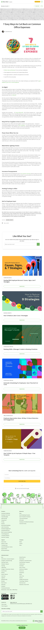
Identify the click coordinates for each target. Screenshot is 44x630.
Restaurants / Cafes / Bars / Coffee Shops (9, 589)
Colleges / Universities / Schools (7, 569)
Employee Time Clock (5, 515)
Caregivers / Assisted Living (6, 560)
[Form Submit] (38, 244)
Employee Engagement (6, 528)
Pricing (2, 521)
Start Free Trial (37, 1)
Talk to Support (4, 606)
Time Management (5, 533)
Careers (20, 543)
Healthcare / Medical (23, 569)
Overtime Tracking (5, 537)
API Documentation (5, 550)
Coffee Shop (3, 567)
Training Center (4, 545)
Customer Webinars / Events (6, 546)
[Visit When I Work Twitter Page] (14, 598)
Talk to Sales (3, 604)
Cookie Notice (18, 620)
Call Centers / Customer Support (7, 558)
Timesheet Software (5, 535)
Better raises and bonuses (9, 70)
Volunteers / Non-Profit (24, 584)
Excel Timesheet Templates (24, 516)
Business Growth (9, 219)
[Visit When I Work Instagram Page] (14, 596)
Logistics (3, 577)
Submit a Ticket (4, 543)
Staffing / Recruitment (23, 579)
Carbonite (14, 95)
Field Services (22, 564)
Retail (20, 574)
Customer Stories (22, 523)
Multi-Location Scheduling (6, 532)
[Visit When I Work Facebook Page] (11, 596)
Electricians (21, 558)
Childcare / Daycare (5, 564)
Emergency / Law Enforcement (25, 560)
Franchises (21, 565)
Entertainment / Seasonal (24, 562)
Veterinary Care (22, 582)
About (20, 541)
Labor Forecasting (5, 527)
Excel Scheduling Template (24, 515)
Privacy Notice (12, 620)
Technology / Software (23, 581)
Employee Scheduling (5, 513)
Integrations (3, 520)
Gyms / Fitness (22, 567)
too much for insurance (26, 173)
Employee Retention (5, 530)
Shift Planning (4, 518)
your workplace (22, 125)
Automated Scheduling (5, 525)
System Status (4, 548)
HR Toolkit (21, 520)
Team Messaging (4, 516)
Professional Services (5, 588)
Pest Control (3, 582)
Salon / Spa (21, 576)
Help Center (3, 541)
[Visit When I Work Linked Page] (11, 598)
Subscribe (37, 6)
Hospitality (21, 572)
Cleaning (3, 565)
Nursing (2, 581)
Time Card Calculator (23, 518)
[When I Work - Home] (5, 2)
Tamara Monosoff (19, 112)
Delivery (3, 572)
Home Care (21, 570)
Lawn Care (3, 576)
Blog (10, 2)
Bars (2, 557)
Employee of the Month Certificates (26, 521)
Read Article (22, 286)
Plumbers (3, 586)
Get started (22, 627)
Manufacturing (4, 579)
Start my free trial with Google (23, 488)
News (20, 545)
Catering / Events (4, 562)
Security (3, 523)
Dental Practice (22, 557)
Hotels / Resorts (4, 574)
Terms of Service (24, 620)
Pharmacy (3, 584)
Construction (4, 570)
